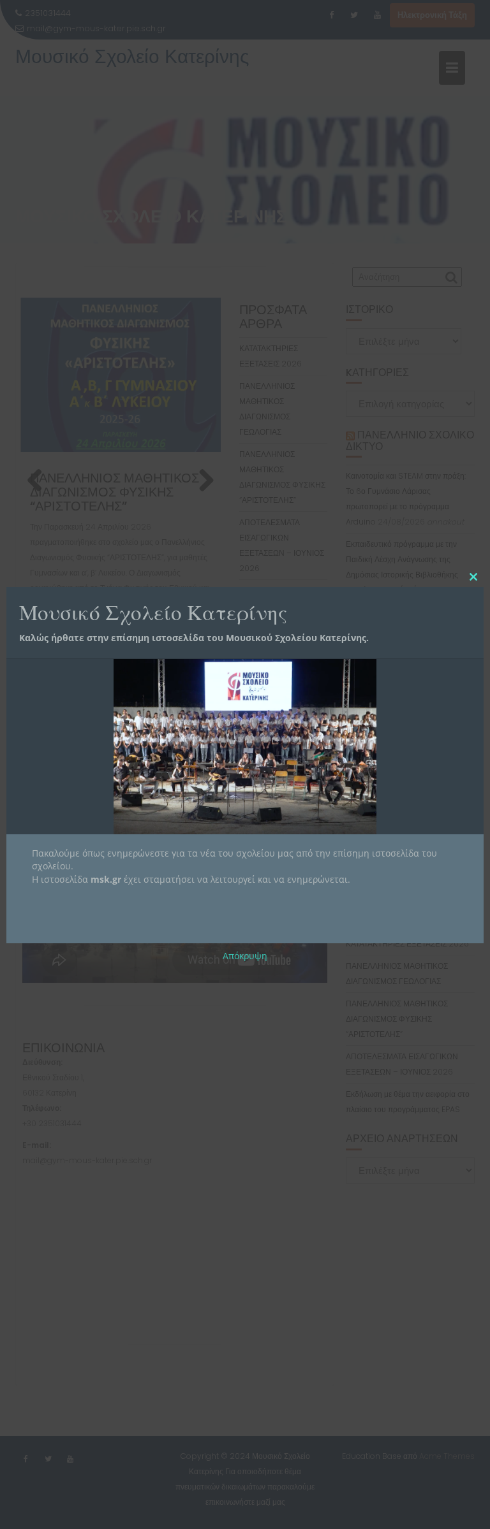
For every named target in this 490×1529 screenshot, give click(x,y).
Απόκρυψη (245, 956)
